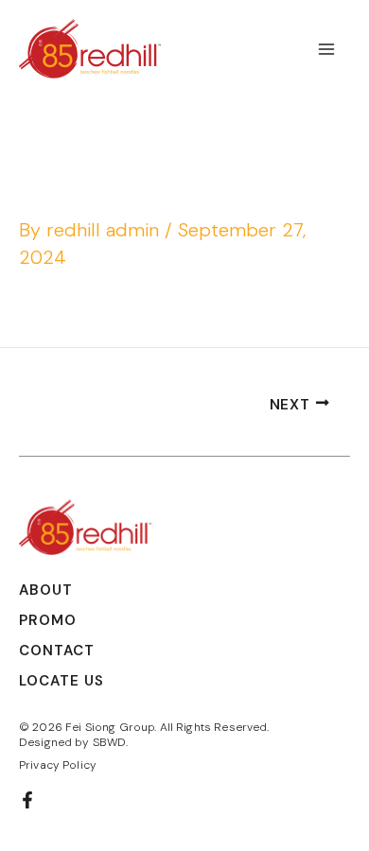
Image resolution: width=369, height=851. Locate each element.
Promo (48, 620)
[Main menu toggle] (326, 49)
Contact (57, 650)
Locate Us (61, 680)
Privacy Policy (58, 765)
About (46, 590)
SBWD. (111, 742)
